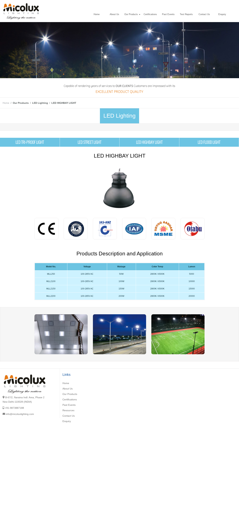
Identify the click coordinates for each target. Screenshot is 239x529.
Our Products (131, 14)
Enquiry (222, 14)
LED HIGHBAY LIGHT (149, 142)
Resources (68, 410)
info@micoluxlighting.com (20, 414)
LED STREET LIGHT (89, 142)
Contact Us (204, 14)
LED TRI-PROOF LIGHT (30, 142)
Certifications (150, 14)
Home (97, 14)
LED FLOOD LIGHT (209, 142)
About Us (114, 14)
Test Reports (186, 14)
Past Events (168, 14)
